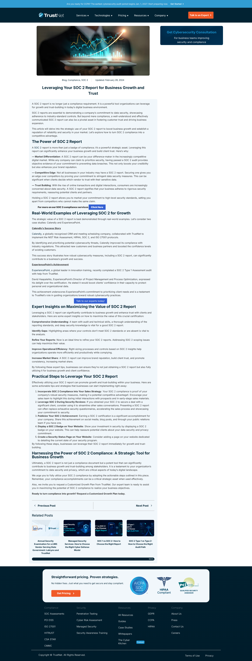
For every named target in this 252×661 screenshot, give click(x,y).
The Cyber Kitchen (124, 642)
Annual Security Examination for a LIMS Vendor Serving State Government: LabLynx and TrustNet (46, 547)
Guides (122, 621)
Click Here (97, 207)
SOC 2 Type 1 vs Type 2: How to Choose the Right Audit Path (140, 544)
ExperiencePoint (41, 270)
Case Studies (125, 627)
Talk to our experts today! (90, 300)
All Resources (125, 615)
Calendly (36, 233)
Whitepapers (125, 633)
